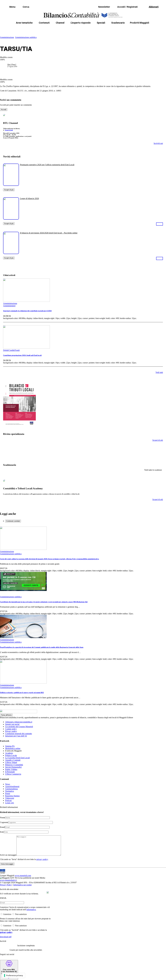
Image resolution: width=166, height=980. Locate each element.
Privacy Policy (6, 885)
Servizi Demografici (13, 767)
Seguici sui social (12, 724)
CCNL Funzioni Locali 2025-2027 (76, 29)
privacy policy (42, 859)
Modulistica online (12, 748)
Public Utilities (11, 769)
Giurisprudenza (11, 789)
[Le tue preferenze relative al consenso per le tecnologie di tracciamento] (13, 975)
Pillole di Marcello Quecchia (110, 29)
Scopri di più (9, 130)
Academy (9, 753)
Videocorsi (9, 798)
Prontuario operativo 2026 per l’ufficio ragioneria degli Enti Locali (47, 165)
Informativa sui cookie (22, 885)
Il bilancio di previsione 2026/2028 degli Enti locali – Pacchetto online (48, 233)
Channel (60, 22)
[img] (48, 892)
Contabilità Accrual (33, 29)
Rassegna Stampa (12, 796)
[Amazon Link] (159, 224)
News (7, 784)
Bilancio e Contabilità (14, 765)
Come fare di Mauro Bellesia (142, 29)
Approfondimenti (12, 786)
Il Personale (10, 772)
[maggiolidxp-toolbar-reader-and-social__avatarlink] (4, 65)
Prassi (7, 793)
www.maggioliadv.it (8, 880)
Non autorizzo (21, 914)
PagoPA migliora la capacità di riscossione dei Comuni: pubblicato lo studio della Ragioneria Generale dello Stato (41, 647)
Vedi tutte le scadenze (153, 470)
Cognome (4, 822)
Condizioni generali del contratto (18, 733)
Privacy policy (11, 731)
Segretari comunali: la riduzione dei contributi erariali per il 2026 (27, 311)
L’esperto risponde (81, 22)
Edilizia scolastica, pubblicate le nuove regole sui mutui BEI (22, 692)
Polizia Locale (11, 755)
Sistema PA (10, 746)
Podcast (8, 800)
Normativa (9, 791)
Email (2, 827)
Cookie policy (11, 729)
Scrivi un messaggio (8, 855)
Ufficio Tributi (11, 762)
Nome (2, 817)
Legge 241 (9, 803)
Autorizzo (7, 914)
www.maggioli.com (23, 875)
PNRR (52, 29)
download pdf (5, 937)
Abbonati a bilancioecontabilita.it (18, 722)
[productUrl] (11, 185)
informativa (31, 909)
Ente (2, 832)
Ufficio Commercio (13, 774)
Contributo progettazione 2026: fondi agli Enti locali (22, 355)
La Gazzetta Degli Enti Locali (17, 758)
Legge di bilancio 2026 (29, 198)
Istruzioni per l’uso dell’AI (16, 736)
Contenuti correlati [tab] (13, 521)
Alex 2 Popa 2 (11, 64)
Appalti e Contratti (12, 760)
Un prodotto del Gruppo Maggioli (19, 726)
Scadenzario (118, 22)
